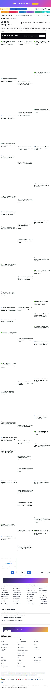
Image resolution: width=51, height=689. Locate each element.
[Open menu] (49, 9)
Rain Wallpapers (16, 586)
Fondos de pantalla (5, 679)
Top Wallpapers (4, 647)
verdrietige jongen (6, 675)
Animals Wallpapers (43, 597)
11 (22, 572)
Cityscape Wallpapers (5, 603)
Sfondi (38, 677)
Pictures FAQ (20, 662)
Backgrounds (12, 12)
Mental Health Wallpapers (32, 592)
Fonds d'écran (21, 679)
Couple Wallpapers (4, 592)
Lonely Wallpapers (30, 588)
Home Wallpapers (16, 598)
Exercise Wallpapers (43, 605)
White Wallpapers (4, 588)
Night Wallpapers (16, 590)
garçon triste (14, 675)
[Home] (1, 18)
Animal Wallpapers (21, 647)
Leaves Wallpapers (17, 594)
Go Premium (5, 8)
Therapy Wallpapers (30, 594)
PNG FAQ (19, 665)
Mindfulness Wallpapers (31, 601)
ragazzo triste (35, 672)
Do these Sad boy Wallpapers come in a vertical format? (13, 612)
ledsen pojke (20, 672)
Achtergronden (14, 679)
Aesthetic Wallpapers (17, 603)
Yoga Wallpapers (30, 600)
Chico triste (42, 672)
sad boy (20, 675)
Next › (29, 572)
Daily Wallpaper (4, 649)
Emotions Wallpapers (31, 590)
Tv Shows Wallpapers (43, 592)
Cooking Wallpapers (43, 603)
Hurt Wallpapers (30, 598)
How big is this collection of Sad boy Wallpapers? (12, 617)
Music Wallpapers (21, 655)
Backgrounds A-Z (4, 660)
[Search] (46, 9)
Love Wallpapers (4, 590)
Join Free (24, 8)
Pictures (21, 12)
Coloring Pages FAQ (21, 666)
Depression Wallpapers (31, 586)
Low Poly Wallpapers (17, 601)
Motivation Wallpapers (31, 603)
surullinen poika (33, 675)
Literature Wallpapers (43, 590)
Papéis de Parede (32, 677)
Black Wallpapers (4, 586)
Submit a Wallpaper (37, 660)
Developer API (36, 662)
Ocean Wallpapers (4, 601)
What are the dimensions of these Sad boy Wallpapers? (13, 623)
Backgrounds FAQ (21, 660)
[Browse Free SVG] (33, 12)
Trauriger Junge (12, 672)
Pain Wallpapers (30, 596)
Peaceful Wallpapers (5, 594)
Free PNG (37, 12)
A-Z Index (2, 641)
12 (25, 572)
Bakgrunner (34, 679)
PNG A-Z (2, 665)
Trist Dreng (5, 672)
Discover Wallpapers (4, 644)
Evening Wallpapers (5, 600)
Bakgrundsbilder (23, 677)
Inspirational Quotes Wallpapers (43, 587)
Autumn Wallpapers (17, 592)
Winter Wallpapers (17, 588)
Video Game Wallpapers (22, 641)
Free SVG (29, 12)
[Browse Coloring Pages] (49, 12)
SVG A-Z (2, 663)
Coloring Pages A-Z (4, 666)
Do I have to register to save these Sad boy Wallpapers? (13, 614)
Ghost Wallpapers (16, 600)
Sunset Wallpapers (4, 598)
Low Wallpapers (16, 596)
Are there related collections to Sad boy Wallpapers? (13, 620)
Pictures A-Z (3, 662)
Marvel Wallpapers (21, 649)
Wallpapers (4, 12)
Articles (2, 650)
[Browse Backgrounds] (17, 12)
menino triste (27, 672)
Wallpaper (16, 677)
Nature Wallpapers (42, 599)
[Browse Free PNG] (41, 12)
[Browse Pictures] (25, 12)
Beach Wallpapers (4, 596)
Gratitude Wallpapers (43, 595)
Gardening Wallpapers (43, 601)
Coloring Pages (45, 12)
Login (31, 8)
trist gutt (26, 675)
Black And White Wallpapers (23, 650)
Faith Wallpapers (42, 593)
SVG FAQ (19, 663)
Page (42, 572)
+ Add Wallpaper (14, 8)
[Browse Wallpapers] (8, 12)
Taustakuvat (40, 679)
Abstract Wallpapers (21, 652)
